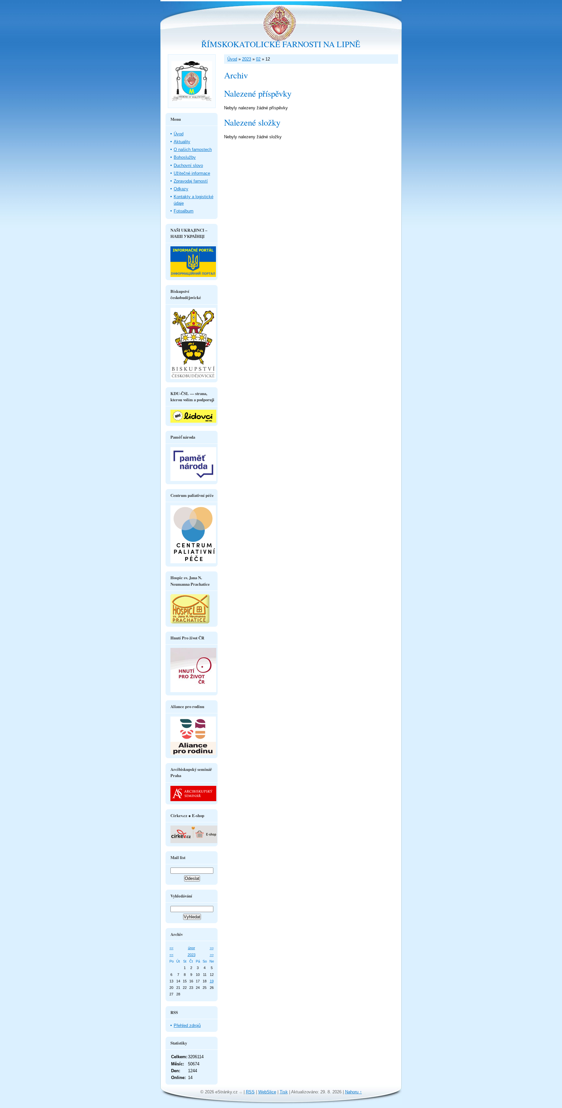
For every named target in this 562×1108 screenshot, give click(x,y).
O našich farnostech (193, 149)
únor (191, 948)
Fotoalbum (184, 211)
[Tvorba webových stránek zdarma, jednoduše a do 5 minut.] (241, 1092)
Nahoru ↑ (353, 1091)
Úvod (232, 59)
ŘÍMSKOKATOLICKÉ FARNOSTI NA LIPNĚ (280, 43)
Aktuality (182, 141)
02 (258, 59)
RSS (250, 1091)
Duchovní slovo (188, 165)
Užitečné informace (192, 173)
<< (171, 948)
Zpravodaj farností (191, 181)
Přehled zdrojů (187, 1025)
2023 (246, 59)
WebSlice (267, 1091)
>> (212, 948)
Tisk (284, 1091)
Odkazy (181, 188)
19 (212, 981)
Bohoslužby (185, 157)
